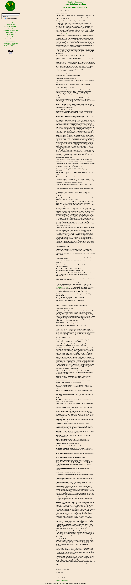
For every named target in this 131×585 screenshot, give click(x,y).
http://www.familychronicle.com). (64, 287)
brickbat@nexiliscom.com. (68, 33)
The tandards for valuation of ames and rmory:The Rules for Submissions (10, 45)
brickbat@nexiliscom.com (62, 580)
